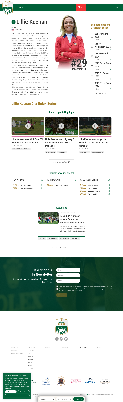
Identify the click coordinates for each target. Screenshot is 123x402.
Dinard (30, 362)
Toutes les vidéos (60, 162)
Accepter (10, 392)
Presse (99, 348)
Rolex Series (14, 348)
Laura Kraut (75, 238)
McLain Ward (64, 238)
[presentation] (60, 155)
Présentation (14, 351)
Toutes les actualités (60, 247)
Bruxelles (30, 368)
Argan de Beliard (97, 152)
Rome (29, 354)
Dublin (30, 365)
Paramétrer (23, 392)
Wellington (31, 351)
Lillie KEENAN (17, 149)
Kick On (27, 149)
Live (82, 7)
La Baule (30, 356)
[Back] (13, 22)
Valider (79, 399)
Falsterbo (30, 359)
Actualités (61, 207)
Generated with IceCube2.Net (104, 394)
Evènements (31, 348)
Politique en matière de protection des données (97, 286)
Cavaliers (48, 348)
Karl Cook (42, 238)
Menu (21, 7)
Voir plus (99, 93)
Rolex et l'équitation (16, 354)
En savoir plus (17, 396)
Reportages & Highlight (61, 112)
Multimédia (83, 348)
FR (117, 7)
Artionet (92, 394)
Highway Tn (62, 152)
